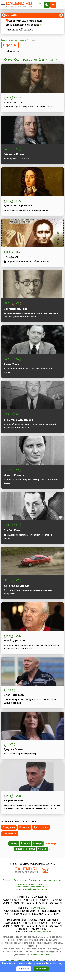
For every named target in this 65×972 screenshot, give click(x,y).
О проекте (8, 880)
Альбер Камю (12, 530)
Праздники (9, 827)
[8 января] (50, 848)
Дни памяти (49, 59)
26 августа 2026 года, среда (25, 20)
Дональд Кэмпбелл (17, 585)
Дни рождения (27, 59)
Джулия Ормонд (14, 749)
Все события (10, 833)
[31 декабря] (6, 843)
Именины (24, 827)
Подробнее (24, 968)
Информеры (55, 880)
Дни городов (41, 827)
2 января (25, 843)
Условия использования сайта (32, 884)
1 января (14, 843)
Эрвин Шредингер (15, 308)
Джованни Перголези (18, 205)
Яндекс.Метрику (54, 963)
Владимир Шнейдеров (18, 419)
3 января (37, 843)
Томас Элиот (12, 364)
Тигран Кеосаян (14, 800)
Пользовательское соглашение (31, 887)
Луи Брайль (11, 256)
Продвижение (20, 880)
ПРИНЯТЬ (41, 968)
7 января (42, 848)
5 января (19, 848)
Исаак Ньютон (13, 102)
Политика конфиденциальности (31, 889)
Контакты (43, 880)
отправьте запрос (41, 955)
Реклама (33, 880)
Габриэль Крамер (15, 154)
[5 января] (22, 51)
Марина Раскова (14, 475)
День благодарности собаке (22, 24)
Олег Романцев (14, 694)
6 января (30, 848)
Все (9, 59)
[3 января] (2, 51)
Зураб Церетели (14, 640)
